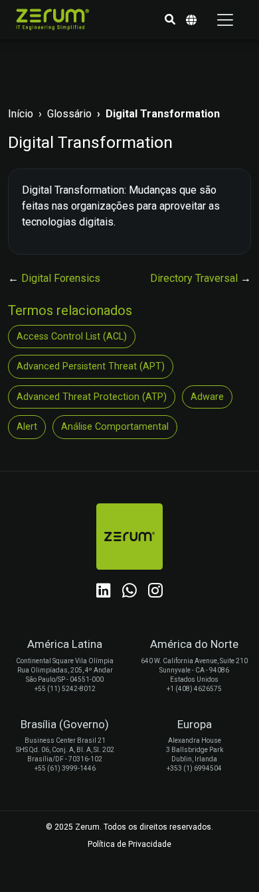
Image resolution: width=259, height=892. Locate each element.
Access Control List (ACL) (72, 336)
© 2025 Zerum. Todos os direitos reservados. (129, 827)
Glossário (69, 113)
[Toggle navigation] (225, 19)
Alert (27, 426)
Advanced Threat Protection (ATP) (92, 397)
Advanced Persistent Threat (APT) (91, 366)
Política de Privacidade (129, 844)
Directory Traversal (195, 278)
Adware (207, 397)
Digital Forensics (60, 278)
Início (20, 113)
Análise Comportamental (115, 426)
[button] (170, 20)
